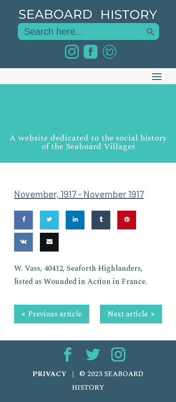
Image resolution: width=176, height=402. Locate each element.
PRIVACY (49, 374)
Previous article (55, 314)
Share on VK (23, 269)
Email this (48, 269)
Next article (127, 314)
